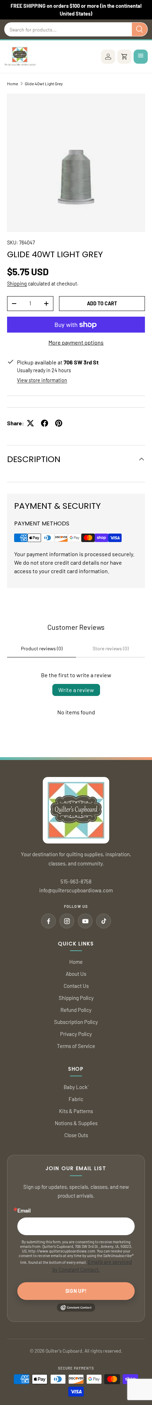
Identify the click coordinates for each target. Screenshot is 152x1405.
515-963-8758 (76, 881)
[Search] (139, 29)
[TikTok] (103, 921)
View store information (42, 380)
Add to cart (102, 303)
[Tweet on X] (30, 423)
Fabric (76, 1099)
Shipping (17, 284)
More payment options (76, 342)
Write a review (76, 689)
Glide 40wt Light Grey (44, 83)
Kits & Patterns (76, 1111)
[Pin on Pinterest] (59, 423)
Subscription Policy (76, 1022)
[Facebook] (48, 921)
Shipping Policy (76, 998)
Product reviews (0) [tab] (42, 648)
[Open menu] (141, 57)
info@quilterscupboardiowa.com (76, 890)
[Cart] (124, 57)
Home (12, 83)
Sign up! (76, 1291)
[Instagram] (66, 921)
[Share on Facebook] (44, 423)
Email (24, 1210)
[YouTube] (85, 921)
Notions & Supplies (76, 1123)
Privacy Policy (76, 1034)
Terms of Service (76, 1046)
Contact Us (76, 986)
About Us (76, 974)
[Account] (108, 57)
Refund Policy (76, 1010)
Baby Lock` (76, 1087)
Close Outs (76, 1135)
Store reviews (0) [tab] (111, 648)
